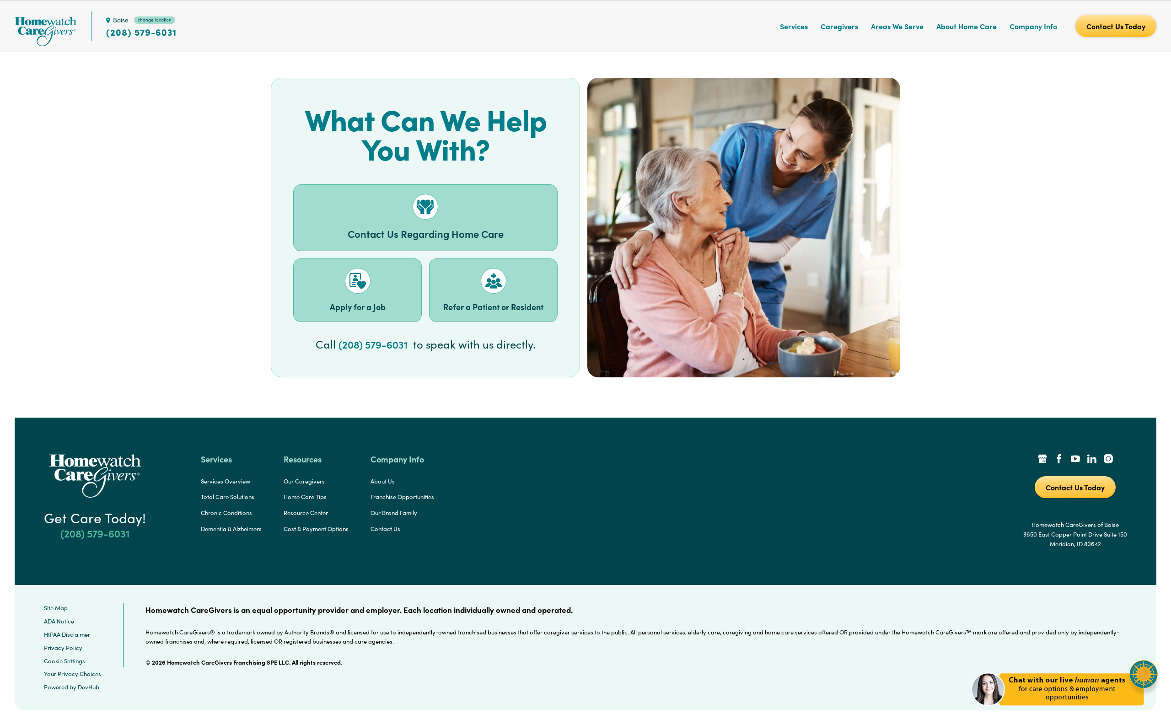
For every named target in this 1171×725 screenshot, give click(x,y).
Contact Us (385, 529)
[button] (1064, 711)
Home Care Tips (305, 497)
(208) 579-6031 (141, 32)
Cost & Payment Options (316, 529)
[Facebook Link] (1059, 459)
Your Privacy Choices (72, 674)
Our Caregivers (304, 481)
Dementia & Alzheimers (231, 529)
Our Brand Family (394, 513)
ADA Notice (59, 621)
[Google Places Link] (1042, 459)
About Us (383, 481)
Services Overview (225, 481)
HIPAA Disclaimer (67, 634)
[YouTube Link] (1075, 459)
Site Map (56, 608)
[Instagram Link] (1108, 459)
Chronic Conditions (226, 513)
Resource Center (306, 513)
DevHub (88, 687)
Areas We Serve (897, 26)
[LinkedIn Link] (1091, 459)
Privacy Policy (63, 648)
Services (794, 26)
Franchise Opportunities (402, 497)
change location (155, 19)
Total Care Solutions (227, 497)
